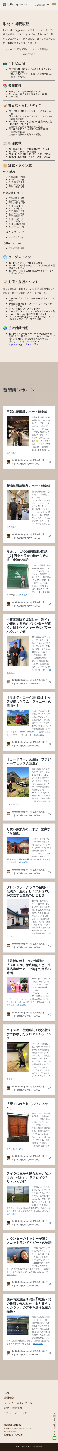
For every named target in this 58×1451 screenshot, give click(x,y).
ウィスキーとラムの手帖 (18, 1402)
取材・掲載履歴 (13, 1408)
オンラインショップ (15, 1413)
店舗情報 (9, 1397)
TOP (7, 1392)
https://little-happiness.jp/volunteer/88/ (24, 343)
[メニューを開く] (54, 4)
